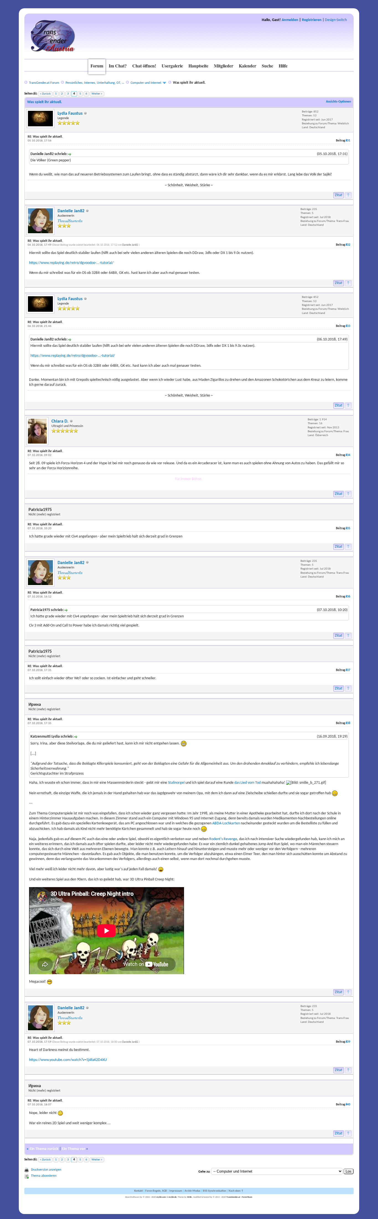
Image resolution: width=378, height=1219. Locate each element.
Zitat (338, 195)
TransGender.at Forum (44, 83)
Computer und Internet (146, 83)
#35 (348, 528)
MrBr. (189, 1197)
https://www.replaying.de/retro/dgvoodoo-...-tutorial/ (71, 263)
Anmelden (290, 20)
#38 (348, 723)
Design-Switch (336, 20)
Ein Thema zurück (44, 1149)
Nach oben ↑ (236, 1190)
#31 (348, 140)
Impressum (175, 1190)
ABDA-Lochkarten (226, 823)
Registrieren (312, 20)
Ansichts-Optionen (338, 101)
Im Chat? (118, 65)
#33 (348, 326)
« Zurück (45, 93)
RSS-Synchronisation (214, 1190)
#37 (348, 670)
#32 (348, 245)
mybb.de (173, 1197)
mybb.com (161, 1197)
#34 (348, 455)
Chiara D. (59, 421)
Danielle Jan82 (71, 211)
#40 (348, 1104)
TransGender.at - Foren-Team (239, 1197)
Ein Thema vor (73, 1149)
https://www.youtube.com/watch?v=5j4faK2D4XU (68, 1060)
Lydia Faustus (70, 113)
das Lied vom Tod (247, 783)
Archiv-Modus (192, 1190)
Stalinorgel (176, 783)
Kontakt (138, 1190)
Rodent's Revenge (223, 839)
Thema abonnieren (43, 1176)
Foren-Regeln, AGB (156, 1190)
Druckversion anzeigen (46, 1169)
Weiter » (97, 93)
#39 (348, 1042)
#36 (348, 596)
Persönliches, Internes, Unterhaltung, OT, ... (95, 83)
